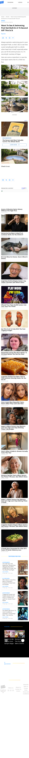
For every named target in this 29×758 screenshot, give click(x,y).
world (7, 16)
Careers (18, 691)
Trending (10, 2)
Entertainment (6, 562)
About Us (18, 687)
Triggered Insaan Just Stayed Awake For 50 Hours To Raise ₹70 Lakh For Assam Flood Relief (8, 597)
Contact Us (18, 689)
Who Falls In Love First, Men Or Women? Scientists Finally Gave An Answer (9, 582)
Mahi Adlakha (5, 571)
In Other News (6, 578)
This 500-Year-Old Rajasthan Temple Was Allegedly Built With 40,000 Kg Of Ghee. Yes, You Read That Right (9, 567)
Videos (20, 2)
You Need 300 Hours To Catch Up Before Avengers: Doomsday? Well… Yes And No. (9, 613)
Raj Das (3, 34)
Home (2, 16)
